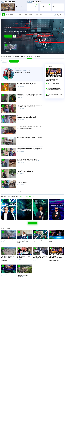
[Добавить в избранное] (14, 36)
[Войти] (60, 14)
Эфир (7, 14)
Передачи (36, 14)
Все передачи (32, 223)
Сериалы (42, 14)
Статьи (26, 14)
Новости (21, 14)
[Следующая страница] (33, 192)
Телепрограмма (13, 14)
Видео (30, 14)
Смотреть (8, 36)
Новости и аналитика (27, 196)
